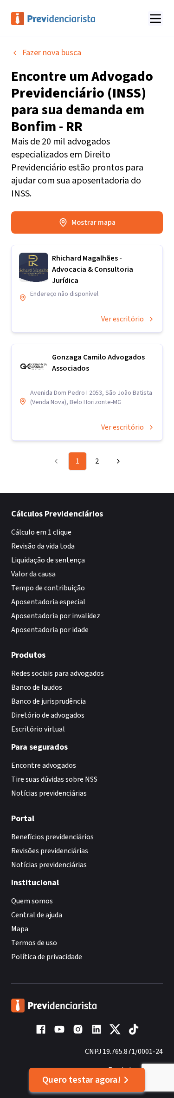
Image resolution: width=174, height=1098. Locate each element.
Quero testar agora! (81, 1079)
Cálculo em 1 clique (41, 532)
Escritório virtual (38, 729)
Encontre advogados (43, 765)
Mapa (19, 929)
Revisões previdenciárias (49, 851)
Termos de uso (34, 943)
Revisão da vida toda (43, 546)
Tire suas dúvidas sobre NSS (54, 779)
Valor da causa (33, 574)
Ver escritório (122, 319)
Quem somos (32, 901)
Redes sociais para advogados (57, 673)
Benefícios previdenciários (52, 837)
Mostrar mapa (93, 222)
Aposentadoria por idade (50, 630)
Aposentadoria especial (48, 602)
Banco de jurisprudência (48, 701)
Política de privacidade (46, 957)
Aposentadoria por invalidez (55, 616)
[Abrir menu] (155, 18)
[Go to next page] (116, 461)
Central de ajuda (36, 915)
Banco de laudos (36, 687)
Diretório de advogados (47, 715)
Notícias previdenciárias (49, 793)
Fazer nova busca (51, 52)
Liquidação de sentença (48, 560)
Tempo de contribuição (48, 588)
